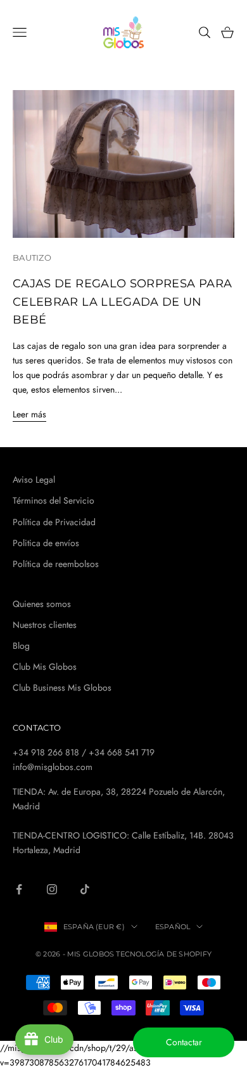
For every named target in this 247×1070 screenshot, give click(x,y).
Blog (21, 645)
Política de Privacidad (54, 522)
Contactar (184, 1042)
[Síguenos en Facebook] (19, 889)
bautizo (32, 257)
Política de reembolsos (56, 564)
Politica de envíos (46, 543)
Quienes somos (42, 603)
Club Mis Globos (45, 666)
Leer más (29, 414)
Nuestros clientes (45, 624)
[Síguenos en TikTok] (85, 889)
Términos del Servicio (53, 500)
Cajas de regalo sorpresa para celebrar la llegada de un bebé (122, 301)
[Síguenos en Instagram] (52, 889)
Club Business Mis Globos (62, 687)
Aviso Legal (34, 479)
